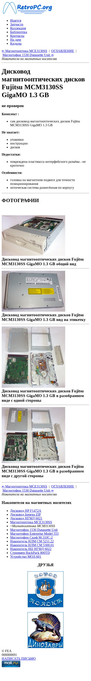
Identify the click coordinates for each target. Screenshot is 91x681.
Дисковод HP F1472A (25, 510)
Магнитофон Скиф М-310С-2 (31, 537)
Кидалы (16, 43)
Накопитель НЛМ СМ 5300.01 (32, 545)
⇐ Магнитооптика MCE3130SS (24, 51)
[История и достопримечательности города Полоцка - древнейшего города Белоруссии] (45, 606)
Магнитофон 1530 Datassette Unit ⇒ (28, 55)
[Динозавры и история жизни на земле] (45, 647)
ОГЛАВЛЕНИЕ (62, 51)
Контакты (17, 36)
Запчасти (16, 24)
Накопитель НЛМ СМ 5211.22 (32, 541)
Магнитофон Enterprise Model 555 (34, 533)
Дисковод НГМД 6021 (26, 518)
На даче (15, 39)
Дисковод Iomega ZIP (25, 514)
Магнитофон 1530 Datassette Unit (34, 530)
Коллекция (18, 28)
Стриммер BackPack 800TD (30, 553)
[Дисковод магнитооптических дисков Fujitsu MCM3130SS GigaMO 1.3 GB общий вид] (33, 254)
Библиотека (18, 32)
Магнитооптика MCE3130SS (31, 522)
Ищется (15, 20)
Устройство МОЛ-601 (25, 556)
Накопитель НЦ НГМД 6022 (30, 549)
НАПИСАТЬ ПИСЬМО (19, 658)
